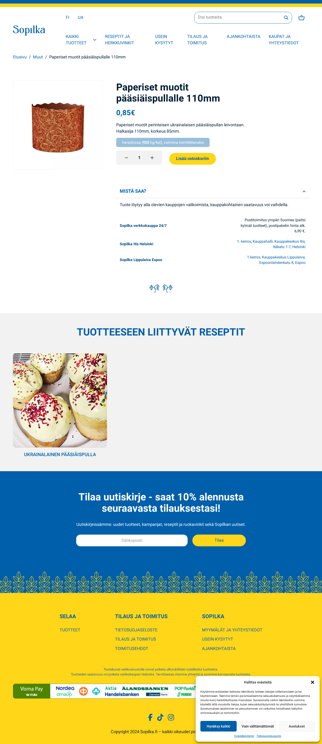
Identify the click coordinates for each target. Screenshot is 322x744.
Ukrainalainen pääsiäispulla (60, 454)
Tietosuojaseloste (136, 630)
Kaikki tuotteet (76, 39)
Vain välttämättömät (258, 726)
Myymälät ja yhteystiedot (232, 630)
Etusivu (20, 57)
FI (67, 17)
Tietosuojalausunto (268, 736)
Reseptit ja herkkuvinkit (119, 39)
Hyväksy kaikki (218, 726)
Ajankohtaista (243, 36)
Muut (38, 57)
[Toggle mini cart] (301, 17)
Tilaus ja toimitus (197, 39)
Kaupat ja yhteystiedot (284, 39)
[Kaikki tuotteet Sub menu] (95, 40)
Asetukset (297, 726)
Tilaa (219, 540)
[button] (312, 682)
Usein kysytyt (164, 39)
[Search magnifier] (286, 17)
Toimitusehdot (131, 648)
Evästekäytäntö (244, 736)
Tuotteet (70, 630)
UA (80, 17)
